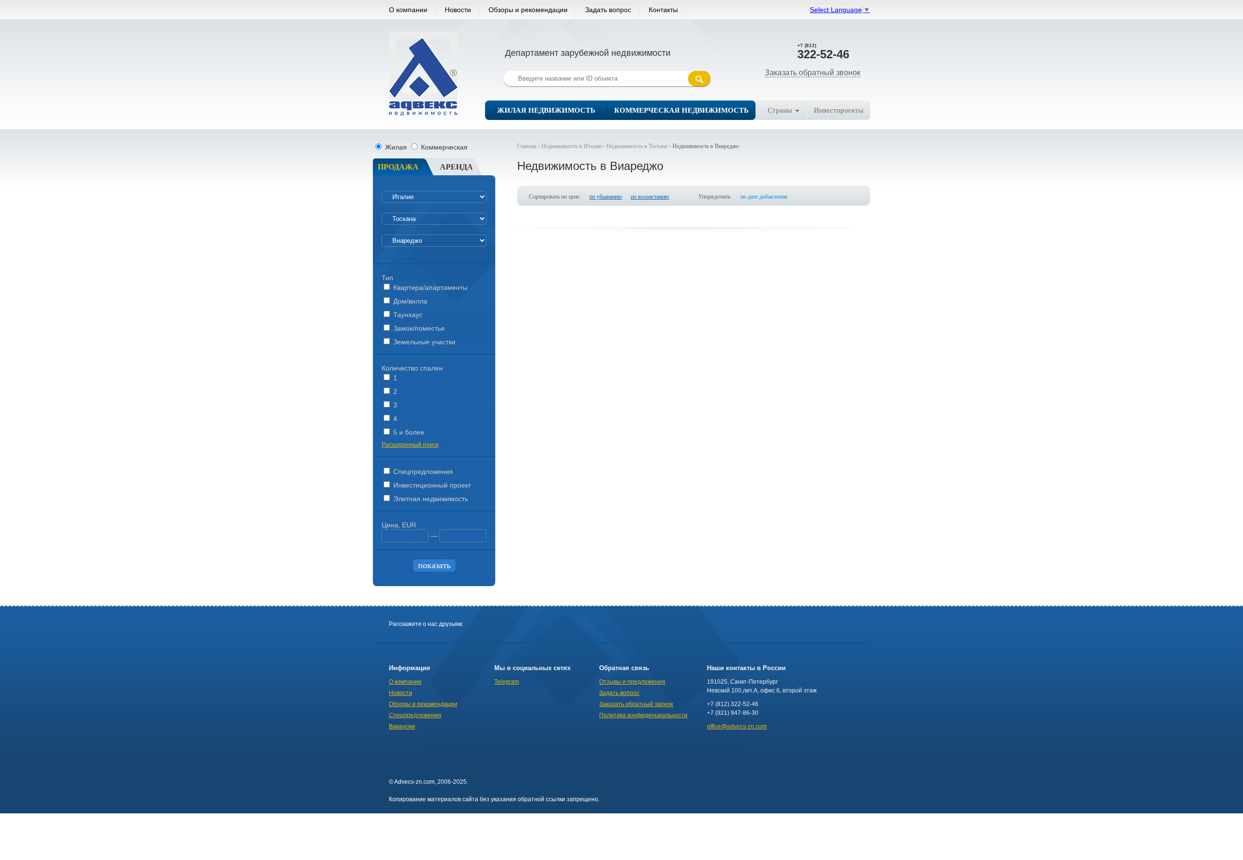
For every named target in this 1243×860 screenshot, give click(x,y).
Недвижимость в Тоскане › (639, 146)
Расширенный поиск (410, 444)
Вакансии (402, 726)
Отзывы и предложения (632, 681)
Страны (780, 110)
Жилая (396, 147)
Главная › (529, 146)
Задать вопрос (608, 10)
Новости (458, 10)
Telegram (506, 681)
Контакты (663, 10)
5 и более (407, 432)
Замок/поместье (418, 328)
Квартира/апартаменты (429, 287)
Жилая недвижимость (546, 110)
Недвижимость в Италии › (573, 146)
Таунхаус (406, 315)
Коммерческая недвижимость (681, 110)
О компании (408, 10)
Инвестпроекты (838, 110)
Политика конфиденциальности (643, 715)
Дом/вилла (409, 301)
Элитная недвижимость (429, 499)
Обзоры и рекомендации (528, 10)
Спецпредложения (422, 471)
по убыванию (605, 196)
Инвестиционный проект (431, 485)
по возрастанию (650, 196)
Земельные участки (423, 342)
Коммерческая (443, 147)
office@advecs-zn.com (737, 726)
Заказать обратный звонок (812, 72)
